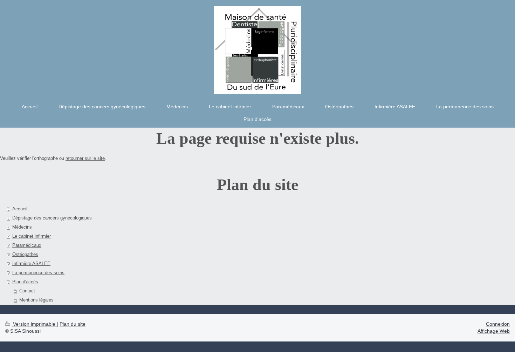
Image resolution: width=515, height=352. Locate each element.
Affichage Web (494, 331)
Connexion (498, 324)
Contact (27, 290)
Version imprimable (34, 324)
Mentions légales (36, 300)
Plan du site (72, 324)
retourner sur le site (85, 158)
